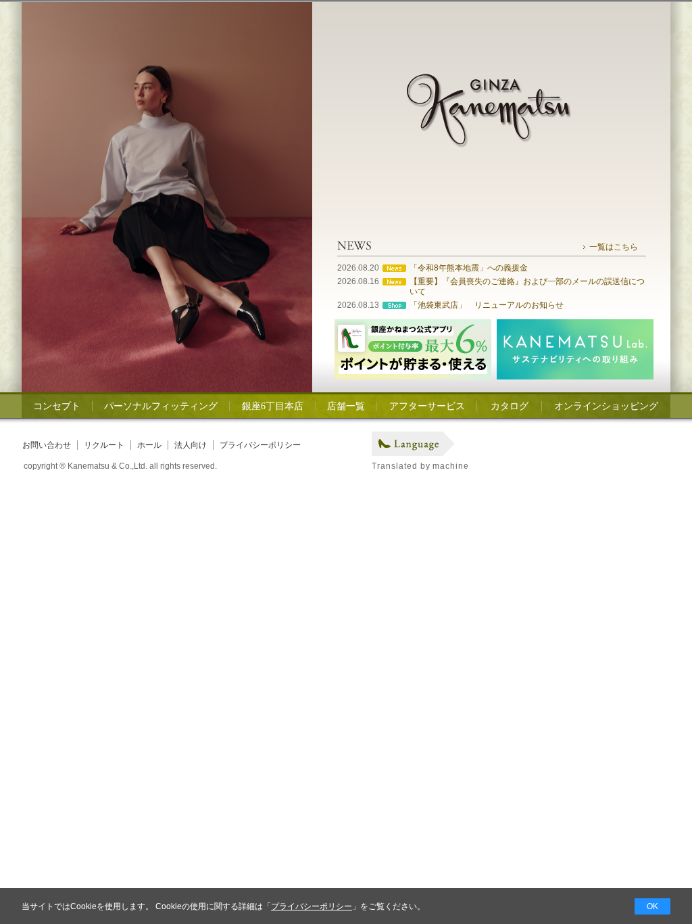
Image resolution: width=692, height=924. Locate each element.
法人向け (190, 445)
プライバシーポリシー (260, 445)
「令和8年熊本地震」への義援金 (469, 268)
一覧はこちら (613, 247)
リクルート (104, 445)
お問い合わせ (46, 445)
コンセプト (56, 406)
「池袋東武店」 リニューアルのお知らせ (487, 305)
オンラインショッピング (606, 406)
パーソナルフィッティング (161, 406)
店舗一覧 (346, 406)
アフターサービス (427, 406)
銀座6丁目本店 (272, 406)
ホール (149, 445)
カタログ (509, 406)
